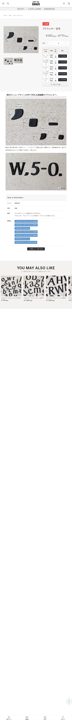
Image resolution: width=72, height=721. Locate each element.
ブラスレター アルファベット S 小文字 (26, 221)
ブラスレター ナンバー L (22, 239)
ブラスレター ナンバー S (22, 228)
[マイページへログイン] (64, 3)
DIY (10, 15)
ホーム (5, 15)
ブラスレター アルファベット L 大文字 (26, 235)
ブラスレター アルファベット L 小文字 (26, 232)
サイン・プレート (18, 15)
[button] (35, 39)
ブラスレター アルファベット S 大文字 (26, 225)
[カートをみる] (69, 3)
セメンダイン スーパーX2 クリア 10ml (26, 242)
